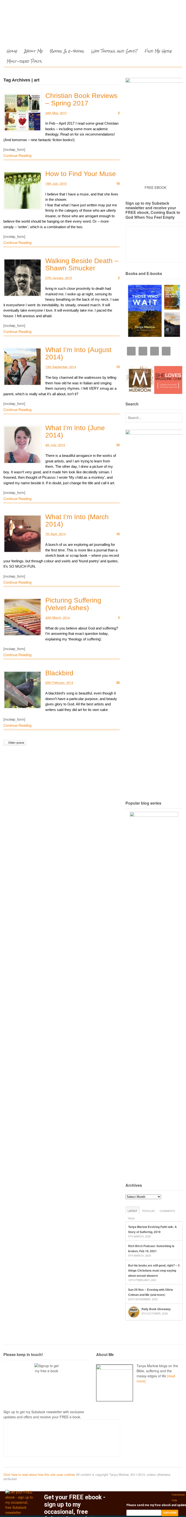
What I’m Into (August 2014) (78, 353)
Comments (167, 1211)
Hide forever (178, 1494)
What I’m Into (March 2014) (77, 520)
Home (12, 51)
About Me (33, 51)
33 (117, 445)
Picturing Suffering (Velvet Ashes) (73, 604)
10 (117, 183)
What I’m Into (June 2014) (75, 431)
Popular (148, 1211)
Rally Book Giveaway (156, 1309)
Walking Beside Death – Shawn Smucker (81, 264)
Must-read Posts (24, 61)
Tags (131, 1218)
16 (117, 534)
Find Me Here (158, 51)
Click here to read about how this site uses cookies (39, 1474)
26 (117, 682)
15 (117, 366)
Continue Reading (17, 155)
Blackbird (59, 673)
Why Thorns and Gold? (114, 51)
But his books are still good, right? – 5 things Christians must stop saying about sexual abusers (154, 1270)
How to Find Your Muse (80, 174)
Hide (174, 1500)
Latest (132, 1211)
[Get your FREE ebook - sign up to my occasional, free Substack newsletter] (19, 1512)
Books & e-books (67, 51)
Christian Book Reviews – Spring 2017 (81, 99)
